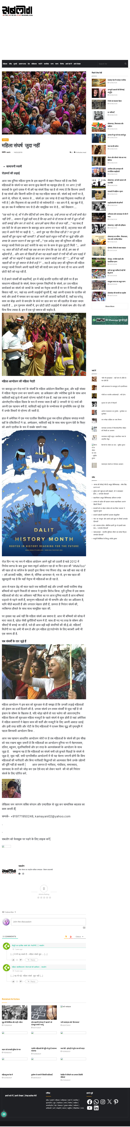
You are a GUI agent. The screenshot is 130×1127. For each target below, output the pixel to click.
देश (29, 64)
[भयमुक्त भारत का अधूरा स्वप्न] (99, 285)
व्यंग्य (65, 1103)
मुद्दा (54, 1103)
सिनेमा (62, 64)
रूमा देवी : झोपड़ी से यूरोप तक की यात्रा (73, 1048)
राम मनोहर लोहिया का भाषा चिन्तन (111, 420)
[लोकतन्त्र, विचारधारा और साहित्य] (99, 127)
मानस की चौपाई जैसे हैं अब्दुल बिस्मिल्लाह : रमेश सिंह (110, 484)
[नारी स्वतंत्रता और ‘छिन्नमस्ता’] (73, 1012)
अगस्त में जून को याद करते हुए (117, 135)
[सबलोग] (17, 11)
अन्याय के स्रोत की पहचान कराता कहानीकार (107, 502)
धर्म (54, 1108)
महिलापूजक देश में (7, 1075)
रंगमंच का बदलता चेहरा (115, 101)
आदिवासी (49, 1108)
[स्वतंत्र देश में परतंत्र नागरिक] (99, 83)
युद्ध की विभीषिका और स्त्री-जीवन (12, 1022)
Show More (109, 306)
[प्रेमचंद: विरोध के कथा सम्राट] (99, 251)
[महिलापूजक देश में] (14, 1065)
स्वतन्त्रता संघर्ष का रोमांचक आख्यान (112, 464)
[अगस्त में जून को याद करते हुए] (99, 138)
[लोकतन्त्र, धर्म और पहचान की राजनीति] (99, 183)
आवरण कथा (22, 64)
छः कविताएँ (111, 112)
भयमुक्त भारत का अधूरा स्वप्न (116, 281)
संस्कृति (58, 1108)
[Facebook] (20, 873)
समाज (64, 1108)
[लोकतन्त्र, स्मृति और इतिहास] (99, 228)
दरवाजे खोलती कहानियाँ (100, 515)
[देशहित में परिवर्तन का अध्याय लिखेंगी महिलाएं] (73, 1065)
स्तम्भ (56, 64)
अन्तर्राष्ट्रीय (49, 1105)
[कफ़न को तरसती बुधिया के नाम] (14, 1039)
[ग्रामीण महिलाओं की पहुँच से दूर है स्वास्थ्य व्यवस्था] (44, 1038)
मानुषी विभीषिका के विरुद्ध (101, 539)
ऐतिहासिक (76, 1108)
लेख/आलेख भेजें (30, 1095)
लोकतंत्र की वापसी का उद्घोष (117, 293)
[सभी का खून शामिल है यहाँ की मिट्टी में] (99, 274)
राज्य (52, 64)
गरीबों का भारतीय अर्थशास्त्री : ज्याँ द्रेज (113, 395)
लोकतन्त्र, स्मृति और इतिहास (117, 225)
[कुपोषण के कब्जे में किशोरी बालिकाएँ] (44, 1065)
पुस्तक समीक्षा (68, 1105)
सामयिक (46, 64)
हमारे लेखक (77, 64)
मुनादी (15, 64)
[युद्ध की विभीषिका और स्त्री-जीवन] (14, 1012)
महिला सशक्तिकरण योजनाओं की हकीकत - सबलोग (29, 967)
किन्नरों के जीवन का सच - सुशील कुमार (113, 445)
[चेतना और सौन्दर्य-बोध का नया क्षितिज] (99, 161)
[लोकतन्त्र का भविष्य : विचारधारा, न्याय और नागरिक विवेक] (99, 240)
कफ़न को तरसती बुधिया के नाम (11, 1049)
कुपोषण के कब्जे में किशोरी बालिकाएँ (41, 1075)
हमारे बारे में (69, 64)
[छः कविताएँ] (99, 116)
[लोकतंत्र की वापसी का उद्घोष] (99, 296)
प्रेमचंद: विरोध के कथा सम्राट (117, 248)
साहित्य (76, 1103)
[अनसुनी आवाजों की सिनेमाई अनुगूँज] (99, 93)
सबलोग (8, 152)
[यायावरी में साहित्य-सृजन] (99, 195)
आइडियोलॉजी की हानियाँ (115, 203)
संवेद (10, 64)
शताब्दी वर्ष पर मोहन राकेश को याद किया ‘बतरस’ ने (109, 508)
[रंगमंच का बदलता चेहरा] (99, 104)
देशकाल (60, 1105)
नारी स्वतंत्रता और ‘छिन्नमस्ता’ (70, 1022)
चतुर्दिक (69, 1108)
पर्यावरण (76, 1105)
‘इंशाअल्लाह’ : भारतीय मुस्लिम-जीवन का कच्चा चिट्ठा (109, 532)
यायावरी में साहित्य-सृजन (116, 191)
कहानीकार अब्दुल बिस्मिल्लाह (102, 498)
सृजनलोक (49, 1103)
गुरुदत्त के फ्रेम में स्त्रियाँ (109, 403)
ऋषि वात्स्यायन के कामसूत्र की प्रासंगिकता (114, 386)
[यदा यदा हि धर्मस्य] (99, 149)
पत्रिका (5, 64)
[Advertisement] (65, 41)
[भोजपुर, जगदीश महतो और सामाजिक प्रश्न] (99, 262)
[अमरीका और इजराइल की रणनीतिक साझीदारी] (99, 172)
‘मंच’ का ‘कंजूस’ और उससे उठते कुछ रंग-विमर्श (107, 519)
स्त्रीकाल (5, 140)
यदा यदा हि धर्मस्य (113, 146)
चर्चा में (40, 64)
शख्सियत (34, 64)
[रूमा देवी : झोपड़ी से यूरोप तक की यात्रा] (73, 1038)
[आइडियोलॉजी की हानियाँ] (99, 206)
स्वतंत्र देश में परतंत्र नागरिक (117, 80)
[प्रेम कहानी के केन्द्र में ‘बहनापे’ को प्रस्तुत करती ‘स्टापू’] (44, 1012)
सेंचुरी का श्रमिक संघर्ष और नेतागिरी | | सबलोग (28, 945)
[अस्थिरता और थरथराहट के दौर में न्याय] (99, 217)
